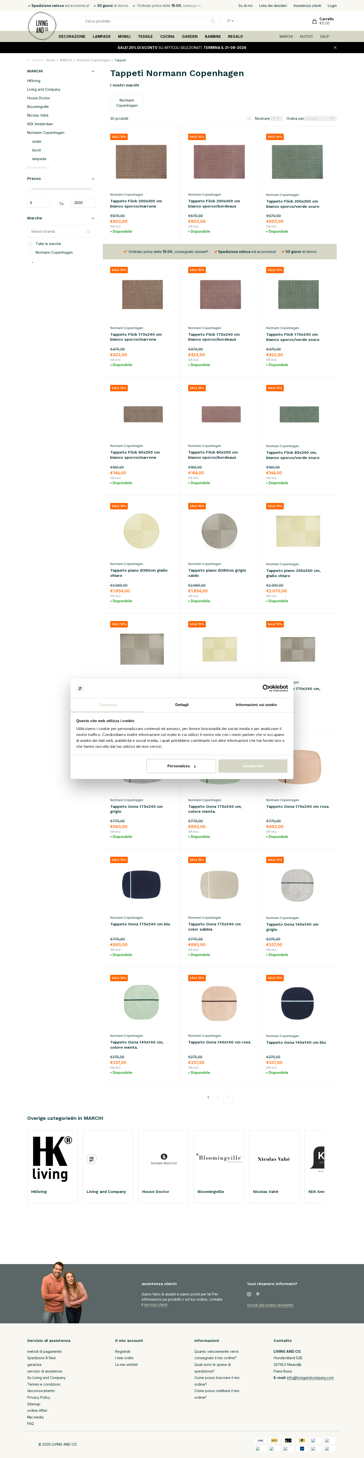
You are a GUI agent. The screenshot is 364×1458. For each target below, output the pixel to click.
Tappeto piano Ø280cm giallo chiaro (139, 573)
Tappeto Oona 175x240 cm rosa (297, 806)
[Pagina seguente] (228, 1098)
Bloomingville (38, 107)
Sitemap (33, 1404)
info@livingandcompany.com (310, 1377)
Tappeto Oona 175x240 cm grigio (136, 809)
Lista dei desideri (273, 5)
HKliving (33, 81)
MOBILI (124, 36)
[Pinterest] (258, 1294)
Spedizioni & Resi (41, 1358)
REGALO (235, 36)
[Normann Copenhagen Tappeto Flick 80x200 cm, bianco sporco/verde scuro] (297, 413)
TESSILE (145, 36)
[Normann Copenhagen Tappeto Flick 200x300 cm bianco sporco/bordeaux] (219, 162)
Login (332, 5)
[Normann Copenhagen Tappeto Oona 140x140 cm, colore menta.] (141, 1003)
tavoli (36, 150)
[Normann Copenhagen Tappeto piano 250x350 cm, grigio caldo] (141, 649)
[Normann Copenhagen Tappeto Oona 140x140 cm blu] (297, 1003)
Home (50, 60)
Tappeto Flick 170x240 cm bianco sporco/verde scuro (292, 337)
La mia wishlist (126, 1364)
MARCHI (286, 36)
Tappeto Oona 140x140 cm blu (296, 1042)
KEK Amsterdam (40, 124)
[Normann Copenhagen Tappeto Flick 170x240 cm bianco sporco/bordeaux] (219, 295)
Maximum (83, 203)
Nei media (35, 1417)
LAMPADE (102, 36)
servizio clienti (155, 1304)
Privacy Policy (38, 1397)
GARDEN (190, 36)
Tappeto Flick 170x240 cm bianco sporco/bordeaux (214, 337)
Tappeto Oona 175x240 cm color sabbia (214, 927)
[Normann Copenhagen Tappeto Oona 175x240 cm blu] (141, 885)
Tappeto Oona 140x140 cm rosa (219, 1042)
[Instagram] (249, 1294)
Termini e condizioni (43, 1384)
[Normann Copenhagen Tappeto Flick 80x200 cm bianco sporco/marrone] (141, 413)
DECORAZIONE (72, 36)
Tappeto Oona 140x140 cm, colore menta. (137, 1045)
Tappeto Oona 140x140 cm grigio (292, 927)
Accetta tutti (252, 766)
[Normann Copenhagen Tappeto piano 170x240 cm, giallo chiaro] (219, 649)
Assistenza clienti (307, 5)
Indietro (37, 60)
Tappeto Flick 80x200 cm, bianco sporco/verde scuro (292, 455)
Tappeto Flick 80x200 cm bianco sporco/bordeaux (213, 455)
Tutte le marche (48, 244)
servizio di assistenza (44, 1371)
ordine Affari (37, 1410)
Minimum (39, 203)
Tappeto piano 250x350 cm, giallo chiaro (293, 573)
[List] (249, 118)
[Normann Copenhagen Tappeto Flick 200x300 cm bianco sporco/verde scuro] (297, 162)
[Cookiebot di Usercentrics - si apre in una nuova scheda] (266, 688)
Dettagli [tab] (182, 705)
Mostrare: (262, 118)
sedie (36, 142)
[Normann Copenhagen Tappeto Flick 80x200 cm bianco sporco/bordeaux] (219, 413)
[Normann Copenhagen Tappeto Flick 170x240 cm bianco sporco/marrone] (141, 295)
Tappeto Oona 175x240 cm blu (140, 924)
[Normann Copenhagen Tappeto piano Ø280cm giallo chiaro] (141, 531)
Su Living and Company (46, 1377)
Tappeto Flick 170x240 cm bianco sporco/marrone (136, 337)
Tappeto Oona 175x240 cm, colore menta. (215, 809)
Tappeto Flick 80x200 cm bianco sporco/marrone (135, 455)
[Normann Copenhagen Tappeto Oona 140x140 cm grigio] (297, 885)
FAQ (30, 1423)
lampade (39, 159)
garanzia (34, 1364)
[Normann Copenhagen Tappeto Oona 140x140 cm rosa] (219, 1003)
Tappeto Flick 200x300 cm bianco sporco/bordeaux (214, 203)
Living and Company (43, 89)
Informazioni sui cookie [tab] (256, 705)
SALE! (324, 36)
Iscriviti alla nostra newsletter (270, 1305)
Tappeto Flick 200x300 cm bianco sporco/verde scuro (292, 204)
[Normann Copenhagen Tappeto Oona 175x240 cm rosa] (297, 767)
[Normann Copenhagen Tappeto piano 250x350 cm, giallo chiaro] (297, 531)
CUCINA (167, 36)
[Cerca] (212, 21)
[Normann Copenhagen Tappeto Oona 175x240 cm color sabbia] (219, 885)
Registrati (122, 1351)
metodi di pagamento (44, 1351)
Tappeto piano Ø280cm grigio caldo (217, 573)
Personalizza (178, 766)
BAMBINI (213, 36)
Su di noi (245, 5)
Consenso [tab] (108, 705)
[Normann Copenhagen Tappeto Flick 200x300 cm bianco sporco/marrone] (141, 162)
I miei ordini (124, 1358)
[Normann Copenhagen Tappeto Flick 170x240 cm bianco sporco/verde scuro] (297, 295)
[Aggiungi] (164, 230)
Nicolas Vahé (38, 115)
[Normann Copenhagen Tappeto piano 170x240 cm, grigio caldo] (297, 649)
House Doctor (38, 98)
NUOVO (306, 36)
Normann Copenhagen (93, 60)
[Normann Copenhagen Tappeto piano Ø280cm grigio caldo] (219, 531)
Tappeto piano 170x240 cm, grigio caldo (293, 691)
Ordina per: (295, 118)
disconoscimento (41, 1391)
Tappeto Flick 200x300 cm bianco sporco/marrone (136, 203)
